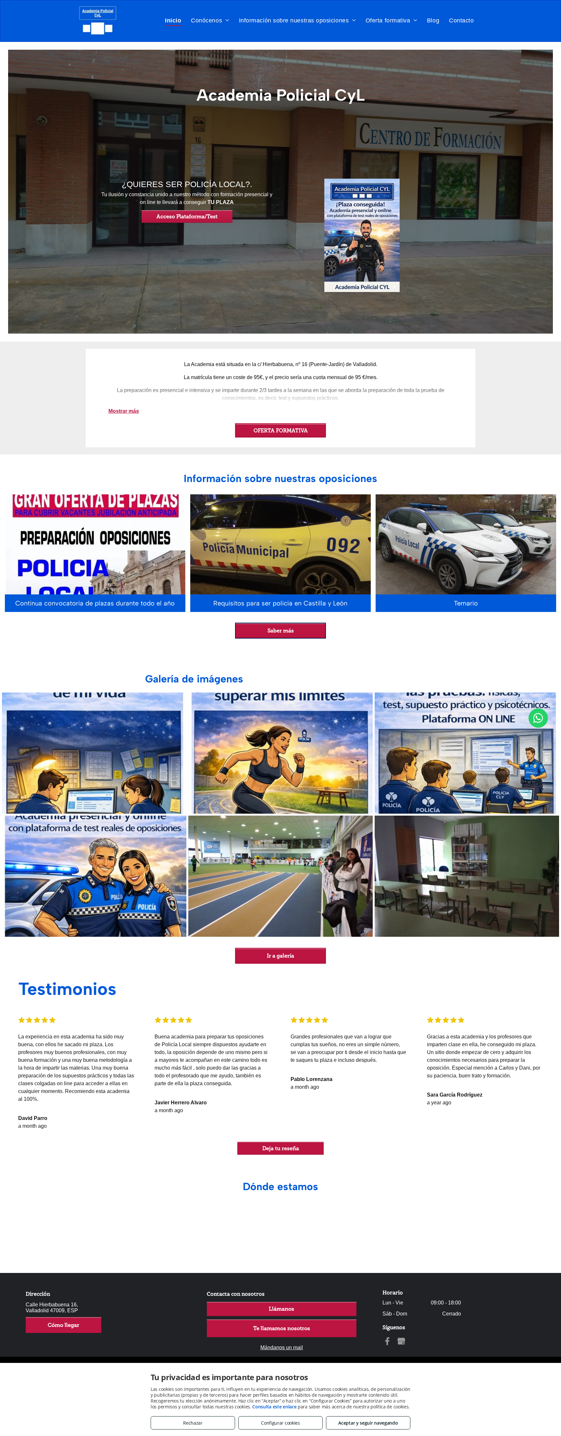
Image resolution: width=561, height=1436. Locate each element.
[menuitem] (173, 20)
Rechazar (193, 1423)
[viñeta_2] (280, 753)
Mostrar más (123, 411)
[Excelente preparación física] (280, 876)
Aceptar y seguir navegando (368, 1423)
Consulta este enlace (274, 1407)
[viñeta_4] (94, 876)
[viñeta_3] (467, 753)
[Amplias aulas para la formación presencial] (467, 876)
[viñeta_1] (94, 753)
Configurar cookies (280, 1423)
